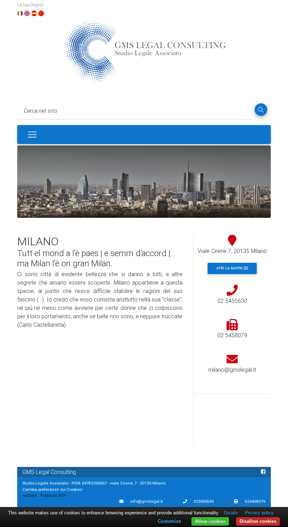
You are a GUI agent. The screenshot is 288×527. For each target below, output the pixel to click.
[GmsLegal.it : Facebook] (263, 472)
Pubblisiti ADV (53, 495)
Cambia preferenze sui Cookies (52, 489)
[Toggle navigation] (32, 134)
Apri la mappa (230, 268)
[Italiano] (20, 12)
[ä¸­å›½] (41, 12)
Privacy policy (259, 512)
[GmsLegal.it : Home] (144, 52)
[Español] (34, 12)
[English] (27, 12)
